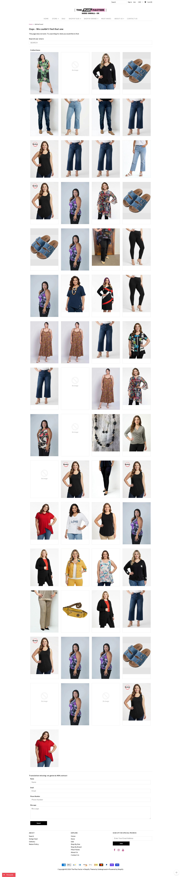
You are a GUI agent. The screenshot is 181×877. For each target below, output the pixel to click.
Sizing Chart (33, 839)
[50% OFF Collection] (106, 200)
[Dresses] (106, 389)
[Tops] (75, 704)
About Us (118, 18)
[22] (106, 159)
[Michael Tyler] (44, 521)
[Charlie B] (75, 382)
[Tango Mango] (44, 697)
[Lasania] (106, 479)
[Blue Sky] (44, 342)
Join (134, 2)
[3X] (75, 203)
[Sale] (75, 658)
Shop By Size (74, 18)
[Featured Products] (137, 386)
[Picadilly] (44, 611)
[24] (137, 159)
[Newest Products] (137, 523)
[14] (75, 117)
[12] (44, 117)
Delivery (32, 842)
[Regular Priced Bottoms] (137, 609)
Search (31, 836)
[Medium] (137, 479)
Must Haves (106, 18)
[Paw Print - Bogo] (137, 567)
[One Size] (44, 567)
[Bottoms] (106, 340)
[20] (75, 159)
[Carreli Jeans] (44, 386)
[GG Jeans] (75, 428)
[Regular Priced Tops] (44, 655)
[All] (75, 249)
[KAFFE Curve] (44, 475)
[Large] (75, 479)
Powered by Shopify (116, 869)
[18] (137, 117)
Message (33, 805)
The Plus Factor (77, 869)
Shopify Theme (89, 869)
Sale (63, 18)
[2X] (44, 200)
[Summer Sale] (137, 655)
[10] (137, 71)
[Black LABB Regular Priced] (137, 293)
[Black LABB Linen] (75, 293)
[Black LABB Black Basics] (137, 247)
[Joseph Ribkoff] (137, 432)
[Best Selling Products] (106, 247)
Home (46, 18)
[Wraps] (106, 697)
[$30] (106, 70)
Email (32, 787)
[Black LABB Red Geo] (106, 293)
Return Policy (34, 844)
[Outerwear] (75, 567)
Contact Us (132, 18)
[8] (137, 200)
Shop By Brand (90, 18)
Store (54, 18)
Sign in (130, 2)
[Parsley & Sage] (106, 567)
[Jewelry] (106, 432)
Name (32, 779)
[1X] (44, 159)
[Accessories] (44, 247)
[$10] (44, 73)
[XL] (137, 702)
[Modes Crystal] (75, 521)
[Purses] (75, 609)
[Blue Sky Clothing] (75, 342)
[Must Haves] (106, 521)
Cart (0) (149, 2)
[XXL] (44, 748)
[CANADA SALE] (137, 340)
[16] (106, 117)
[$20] (75, 66)
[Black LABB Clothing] (44, 296)
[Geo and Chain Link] (44, 435)
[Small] (106, 658)
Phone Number (35, 796)
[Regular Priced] (106, 609)
